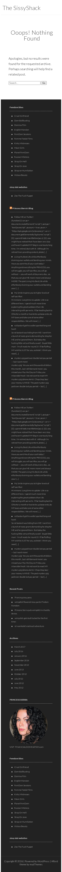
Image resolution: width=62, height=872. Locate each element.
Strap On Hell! (20, 161)
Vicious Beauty (20, 175)
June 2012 (19, 683)
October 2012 (20, 674)
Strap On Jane (20, 166)
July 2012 (18, 678)
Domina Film (20, 125)
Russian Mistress (21, 157)
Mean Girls (19, 148)
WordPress (43, 861)
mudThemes (36, 864)
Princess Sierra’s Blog (22, 208)
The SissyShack (22, 7)
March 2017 (19, 647)
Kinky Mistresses (21, 143)
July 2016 (18, 651)
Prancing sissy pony (23, 597)
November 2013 (21, 665)
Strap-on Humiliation (23, 170)
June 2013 (19, 669)
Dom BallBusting (22, 120)
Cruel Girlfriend (21, 116)
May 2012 (18, 687)
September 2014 (21, 660)
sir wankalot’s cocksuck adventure (29, 626)
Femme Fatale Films (23, 138)
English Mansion (21, 129)
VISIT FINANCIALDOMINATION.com (27, 747)
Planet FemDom (21, 152)
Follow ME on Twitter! (23, 217)
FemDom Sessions (22, 134)
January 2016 (20, 656)
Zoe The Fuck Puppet (23, 195)
